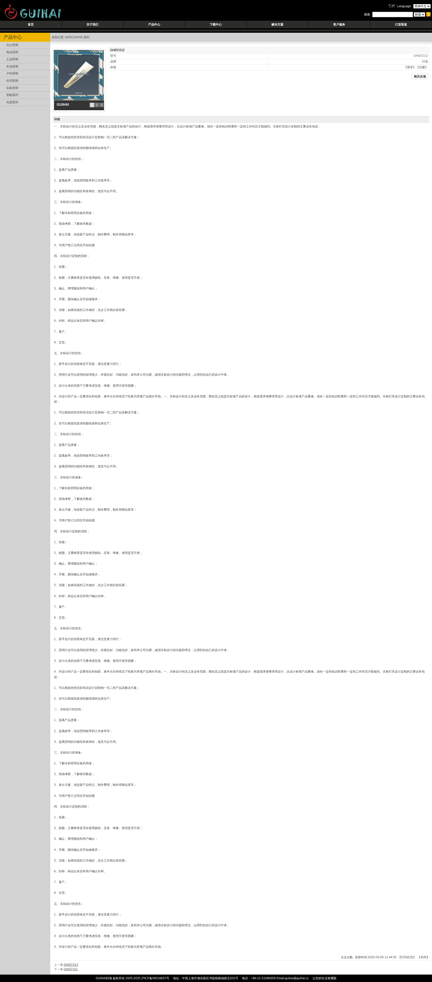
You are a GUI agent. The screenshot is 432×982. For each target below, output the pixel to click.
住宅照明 (12, 80)
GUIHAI (63, 104)
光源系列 (12, 102)
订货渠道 (401, 24)
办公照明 (12, 45)
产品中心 (154, 24)
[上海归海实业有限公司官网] (31, 18)
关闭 (423, 957)
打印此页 (407, 957)
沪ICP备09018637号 (155, 978)
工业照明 (12, 59)
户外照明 (12, 73)
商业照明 (12, 52)
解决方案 (278, 24)
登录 (410, 67)
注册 (422, 67)
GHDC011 (71, 969)
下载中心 (216, 24)
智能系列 (12, 95)
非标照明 (12, 88)
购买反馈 (420, 76)
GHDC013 (71, 965)
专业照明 (12, 66)
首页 (31, 24)
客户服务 (339, 24)
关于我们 (92, 24)
